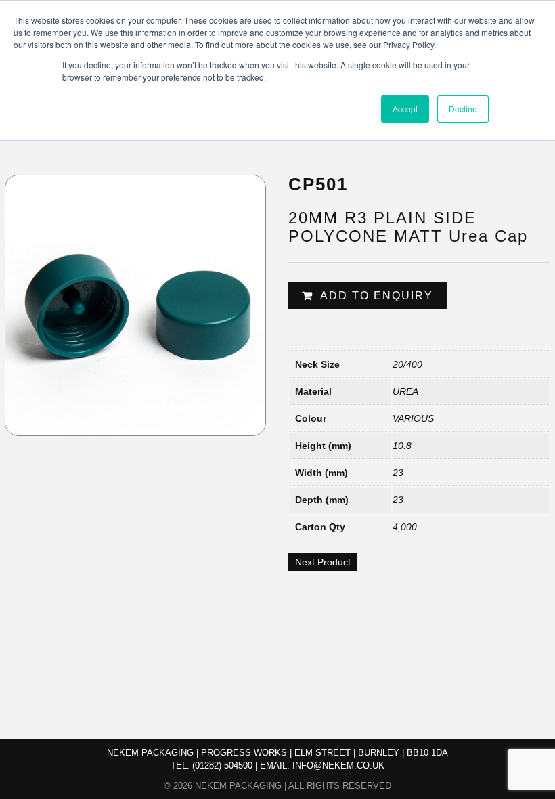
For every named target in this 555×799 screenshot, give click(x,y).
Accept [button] (405, 108)
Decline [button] (463, 108)
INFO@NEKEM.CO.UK (338, 765)
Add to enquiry (376, 295)
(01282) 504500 (222, 765)
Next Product (323, 562)
